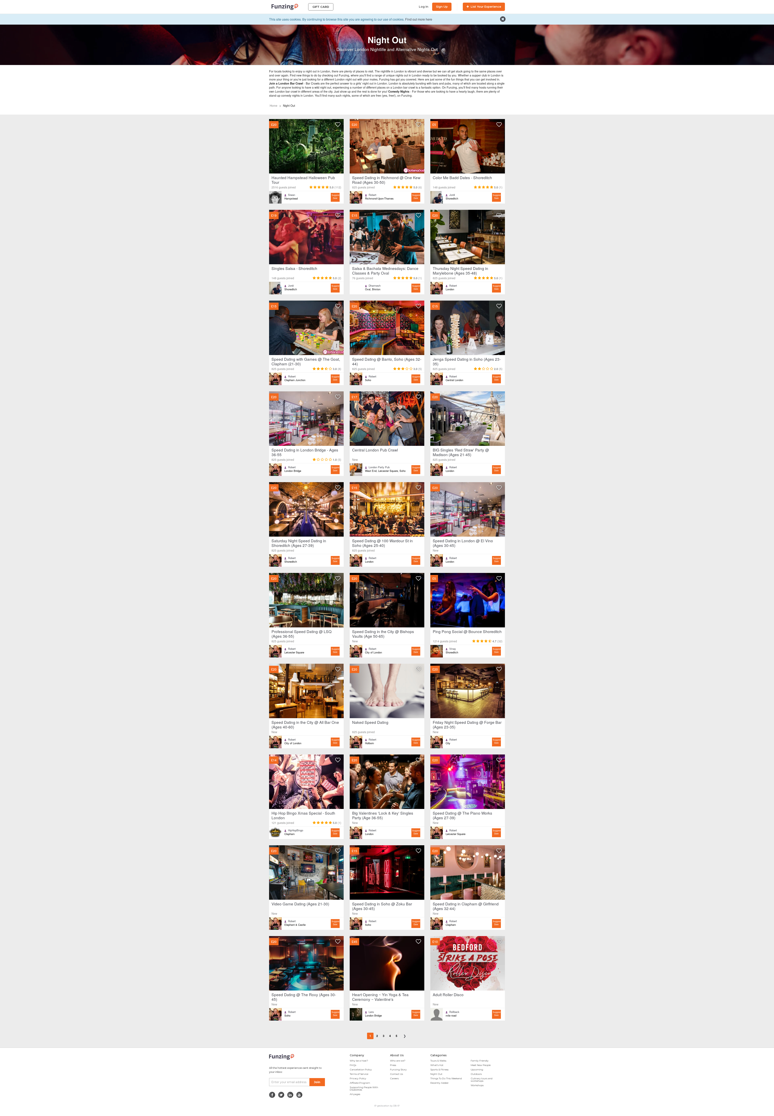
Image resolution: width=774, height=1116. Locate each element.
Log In (423, 6)
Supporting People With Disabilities (364, 1088)
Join (317, 1082)
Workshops (477, 1085)
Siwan (291, 194)
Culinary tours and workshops (481, 1079)
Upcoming (477, 1069)
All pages (355, 1094)
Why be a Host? (359, 1060)
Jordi (452, 194)
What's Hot (436, 1065)
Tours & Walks (438, 1060)
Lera (371, 1012)
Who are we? (397, 1060)
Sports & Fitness (439, 1069)
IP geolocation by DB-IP (387, 1105)
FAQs (353, 1065)
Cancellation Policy (361, 1069)
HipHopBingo (295, 830)
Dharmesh (375, 285)
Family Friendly (480, 1060)
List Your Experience (485, 6)
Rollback (454, 1012)
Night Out (436, 1073)
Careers (394, 1078)
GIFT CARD (320, 7)
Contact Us (396, 1073)
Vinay (452, 648)
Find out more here (418, 19)
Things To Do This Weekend (446, 1078)
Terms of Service (359, 1073)
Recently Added (439, 1082)
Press (393, 1065)
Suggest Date (335, 197)
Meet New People (481, 1065)
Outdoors (476, 1073)
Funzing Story (398, 1069)
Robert (372, 194)
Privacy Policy (358, 1078)
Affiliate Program (360, 1082)
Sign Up (442, 6)
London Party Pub (379, 467)
